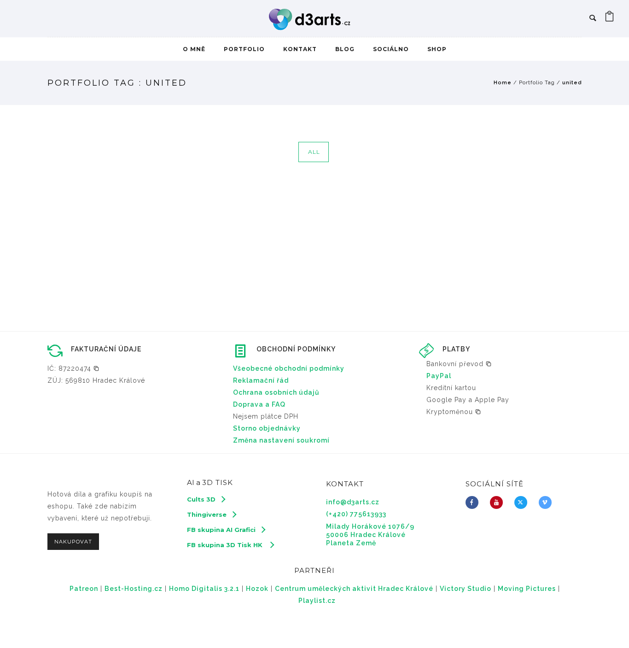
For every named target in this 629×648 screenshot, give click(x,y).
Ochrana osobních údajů (276, 392)
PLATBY (456, 349)
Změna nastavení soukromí (281, 440)
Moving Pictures (527, 588)
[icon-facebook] (474, 502)
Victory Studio (465, 588)
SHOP (437, 49)
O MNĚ (194, 49)
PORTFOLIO (244, 49)
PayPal (438, 375)
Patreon (84, 588)
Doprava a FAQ (259, 404)
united (572, 83)
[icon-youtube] (498, 502)
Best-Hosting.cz (134, 588)
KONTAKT (300, 49)
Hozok (257, 588)
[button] (73, 368)
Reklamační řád (261, 380)
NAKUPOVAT (73, 541)
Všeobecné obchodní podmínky (288, 368)
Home (503, 83)
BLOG (345, 49)
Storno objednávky (267, 428)
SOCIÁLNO (391, 49)
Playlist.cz (317, 600)
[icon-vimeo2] (547, 502)
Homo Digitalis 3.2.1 (204, 588)
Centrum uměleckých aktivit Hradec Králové (354, 588)
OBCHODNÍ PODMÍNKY (296, 349)
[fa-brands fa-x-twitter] (523, 502)
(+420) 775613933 (356, 514)
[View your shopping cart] (609, 18)
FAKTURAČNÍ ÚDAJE (106, 349)
